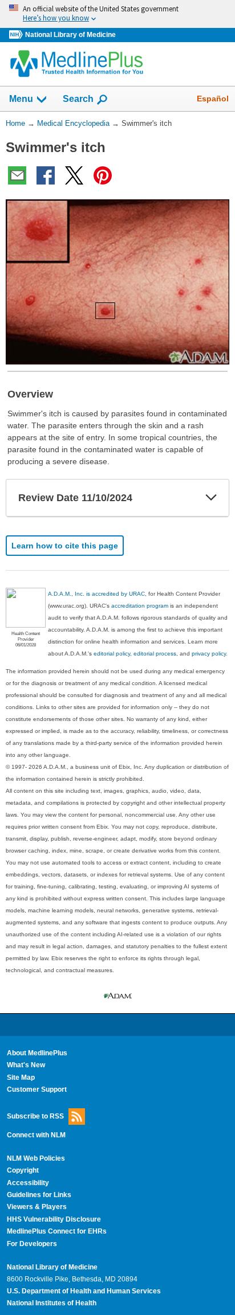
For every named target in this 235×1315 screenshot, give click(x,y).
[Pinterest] (102, 175)
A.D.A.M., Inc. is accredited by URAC (96, 594)
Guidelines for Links (39, 1195)
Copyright (23, 1170)
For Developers (32, 1244)
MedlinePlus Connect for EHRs (57, 1231)
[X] (74, 175)
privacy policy (209, 653)
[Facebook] (45, 175)
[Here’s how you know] (117, 14)
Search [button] (78, 98)
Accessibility (28, 1183)
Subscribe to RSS (35, 1116)
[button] (211, 497)
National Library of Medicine (70, 35)
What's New (26, 1065)
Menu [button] (21, 99)
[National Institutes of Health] (17, 35)
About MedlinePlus (37, 1053)
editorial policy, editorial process (135, 653)
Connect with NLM (36, 1135)
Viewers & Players (37, 1207)
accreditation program (139, 606)
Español (213, 98)
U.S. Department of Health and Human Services (84, 1291)
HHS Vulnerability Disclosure (54, 1219)
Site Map (21, 1078)
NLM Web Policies (36, 1158)
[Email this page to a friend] (17, 175)
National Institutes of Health (51, 1303)
